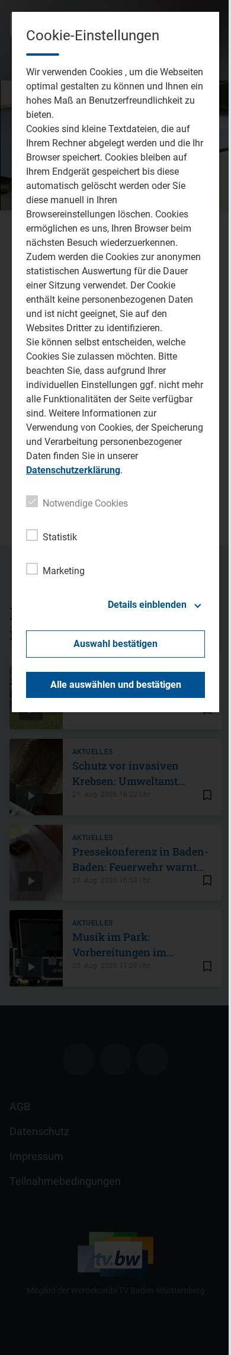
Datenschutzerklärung (73, 470)
